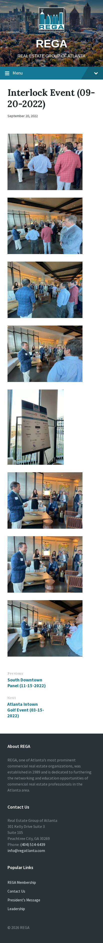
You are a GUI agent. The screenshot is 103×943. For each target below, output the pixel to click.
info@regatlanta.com (26, 850)
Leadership (16, 908)
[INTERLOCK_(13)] (52, 628)
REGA (52, 43)
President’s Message (24, 900)
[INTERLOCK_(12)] (52, 564)
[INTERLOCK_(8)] (52, 500)
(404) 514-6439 (32, 844)
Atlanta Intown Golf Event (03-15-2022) (25, 710)
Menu (17, 73)
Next (11, 698)
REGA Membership (22, 882)
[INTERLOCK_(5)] (52, 354)
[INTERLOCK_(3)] (52, 290)
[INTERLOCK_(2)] (52, 226)
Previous (15, 673)
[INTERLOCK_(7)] (52, 427)
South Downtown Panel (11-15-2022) (27, 682)
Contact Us (16, 891)
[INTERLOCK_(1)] (52, 162)
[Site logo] (51, 30)
